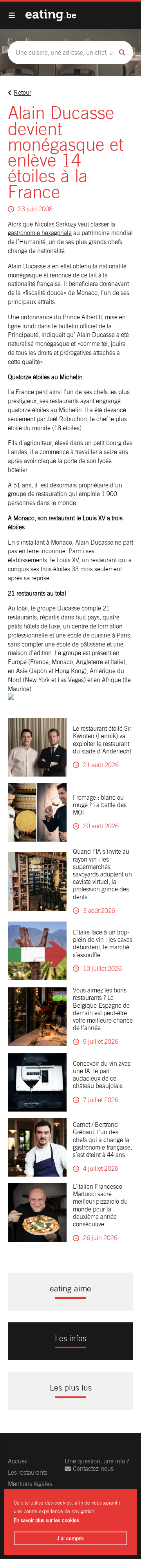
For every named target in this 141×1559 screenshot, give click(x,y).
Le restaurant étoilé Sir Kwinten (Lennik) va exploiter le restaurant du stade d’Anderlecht (102, 740)
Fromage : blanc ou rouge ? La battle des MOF (100, 805)
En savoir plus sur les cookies (46, 1520)
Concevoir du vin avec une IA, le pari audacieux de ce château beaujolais (102, 1075)
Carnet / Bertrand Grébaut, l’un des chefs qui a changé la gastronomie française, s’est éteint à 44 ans (102, 1140)
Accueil (18, 1461)
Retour (22, 92)
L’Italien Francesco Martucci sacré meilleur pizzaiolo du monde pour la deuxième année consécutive (100, 1205)
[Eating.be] (50, 15)
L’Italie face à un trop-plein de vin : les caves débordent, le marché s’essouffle (102, 944)
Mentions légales (30, 1484)
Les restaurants (27, 1472)
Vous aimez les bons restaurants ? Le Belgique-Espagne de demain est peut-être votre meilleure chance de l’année (103, 1009)
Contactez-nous (93, 1468)
